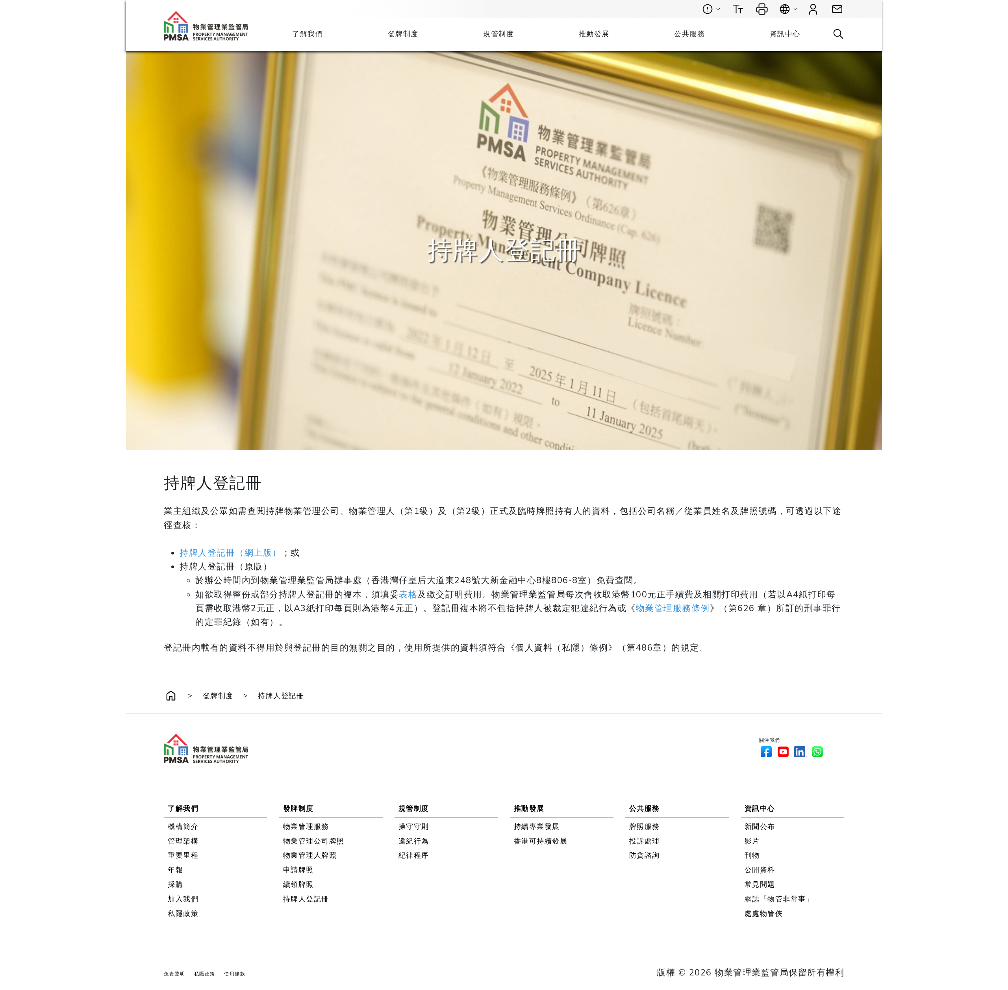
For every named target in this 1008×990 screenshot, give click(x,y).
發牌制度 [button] (403, 34)
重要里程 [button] (183, 855)
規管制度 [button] (498, 34)
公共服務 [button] (689, 34)
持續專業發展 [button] (537, 826)
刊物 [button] (752, 855)
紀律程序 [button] (413, 855)
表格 (408, 594)
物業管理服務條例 (673, 608)
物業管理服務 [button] (306, 826)
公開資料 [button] (760, 870)
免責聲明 (174, 974)
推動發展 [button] (594, 34)
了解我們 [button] (307, 34)
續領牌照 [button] (298, 884)
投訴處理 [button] (644, 841)
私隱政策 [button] (183, 913)
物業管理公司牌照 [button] (314, 841)
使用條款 (234, 974)
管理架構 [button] (183, 841)
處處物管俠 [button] (764, 913)
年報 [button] (175, 870)
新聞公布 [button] (760, 826)
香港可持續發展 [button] (541, 841)
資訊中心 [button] (785, 34)
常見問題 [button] (760, 884)
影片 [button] (752, 841)
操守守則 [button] (413, 826)
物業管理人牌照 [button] (310, 855)
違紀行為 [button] (413, 841)
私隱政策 (204, 974)
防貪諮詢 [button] (644, 855)
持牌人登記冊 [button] (281, 696)
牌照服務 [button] (644, 826)
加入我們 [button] (183, 899)
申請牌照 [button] (298, 870)
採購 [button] (175, 884)
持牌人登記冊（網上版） (231, 553)
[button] (837, 9)
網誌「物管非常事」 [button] (779, 899)
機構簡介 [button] (183, 826)
